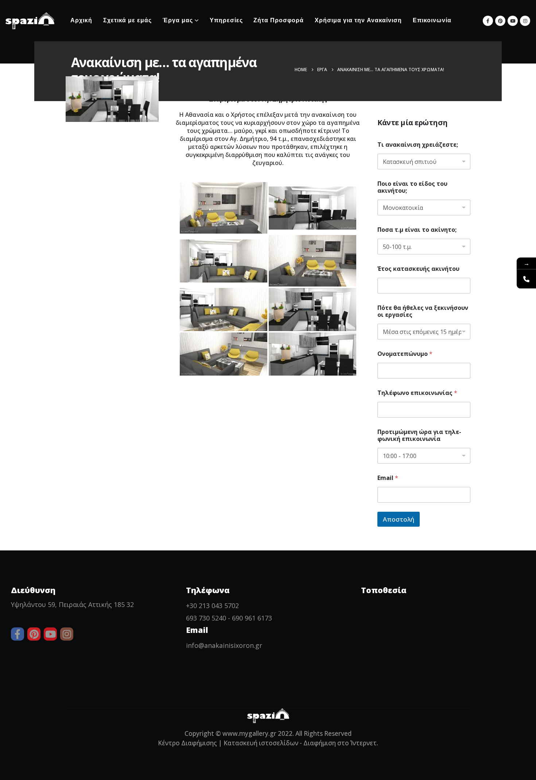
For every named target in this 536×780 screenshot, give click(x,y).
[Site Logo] (29, 20)
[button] (466, 21)
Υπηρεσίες (226, 20)
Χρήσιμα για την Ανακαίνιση (358, 20)
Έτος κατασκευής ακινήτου (418, 268)
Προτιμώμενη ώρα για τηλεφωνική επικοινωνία (419, 435)
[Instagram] (525, 21)
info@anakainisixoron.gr (224, 645)
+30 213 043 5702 (212, 605)
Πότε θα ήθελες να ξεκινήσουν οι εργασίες (422, 311)
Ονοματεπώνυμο (404, 353)
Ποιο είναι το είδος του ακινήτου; (412, 187)
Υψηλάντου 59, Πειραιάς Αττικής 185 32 (72, 604)
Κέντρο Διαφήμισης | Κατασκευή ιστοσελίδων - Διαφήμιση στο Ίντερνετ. (268, 743)
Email (387, 477)
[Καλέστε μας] (526, 278)
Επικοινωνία (432, 20)
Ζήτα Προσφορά (278, 20)
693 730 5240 (206, 618)
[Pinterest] (500, 21)
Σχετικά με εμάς (127, 20)
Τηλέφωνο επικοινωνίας (417, 392)
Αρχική (81, 20)
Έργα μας (178, 20)
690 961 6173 (252, 618)
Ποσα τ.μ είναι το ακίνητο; (417, 229)
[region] (268, 762)
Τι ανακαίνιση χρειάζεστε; (417, 144)
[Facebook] (488, 21)
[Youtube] (513, 21)
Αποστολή (398, 519)
